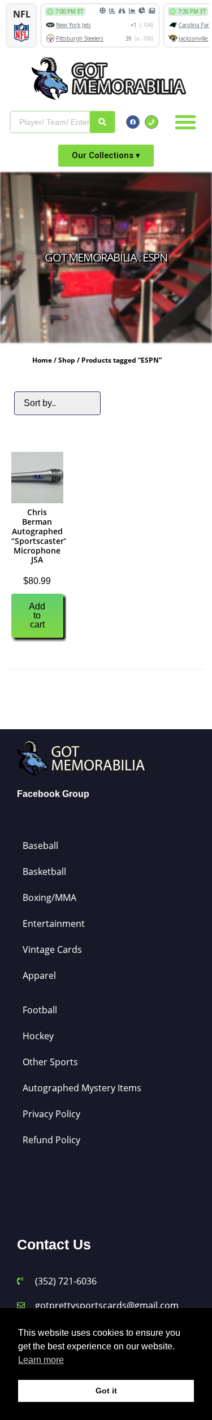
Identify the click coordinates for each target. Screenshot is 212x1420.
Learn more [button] (41, 1360)
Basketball (44, 871)
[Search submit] (102, 122)
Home (42, 360)
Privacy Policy (51, 1114)
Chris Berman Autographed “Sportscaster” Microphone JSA (39, 536)
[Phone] (151, 122)
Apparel (39, 975)
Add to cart (37, 615)
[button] (185, 122)
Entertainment (54, 923)
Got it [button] (106, 1390)
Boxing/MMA (49, 897)
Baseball (40, 845)
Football (40, 1010)
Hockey (38, 1036)
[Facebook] (133, 122)
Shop (66, 360)
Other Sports (50, 1062)
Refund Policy (51, 1140)
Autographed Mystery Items (82, 1088)
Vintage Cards (52, 949)
